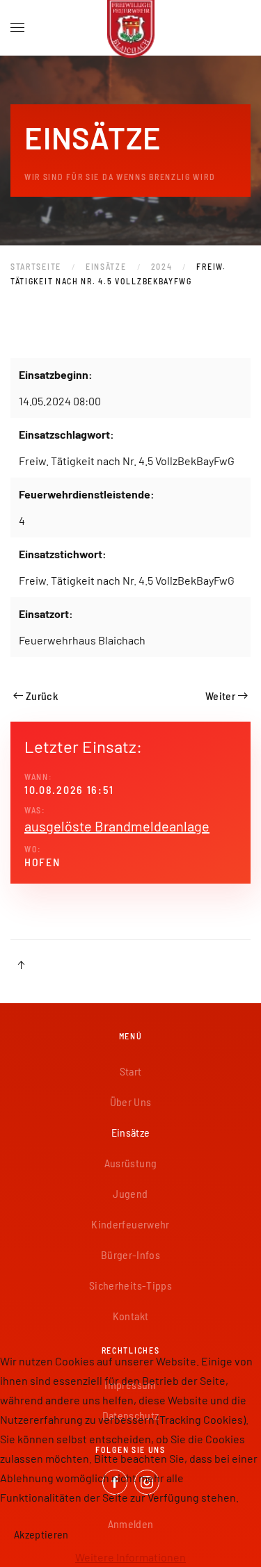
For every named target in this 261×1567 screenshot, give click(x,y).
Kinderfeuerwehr (130, 1224)
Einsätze (130, 1132)
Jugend (130, 1193)
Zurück (42, 695)
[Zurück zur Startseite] (131, 28)
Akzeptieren (41, 1534)
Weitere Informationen (130, 1557)
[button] (17, 28)
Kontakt (130, 1315)
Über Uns (131, 1101)
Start (131, 1071)
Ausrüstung (130, 1162)
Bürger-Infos (130, 1254)
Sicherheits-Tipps (130, 1285)
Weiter (220, 695)
